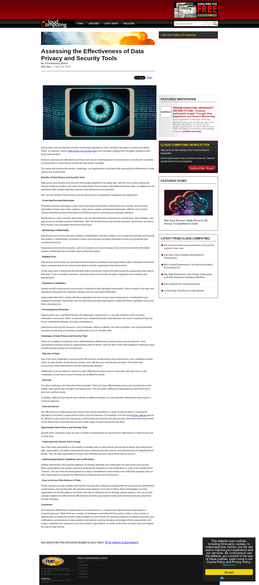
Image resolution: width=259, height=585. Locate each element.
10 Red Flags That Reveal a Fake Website (184, 291)
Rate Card (83, 577)
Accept (229, 572)
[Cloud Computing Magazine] (58, 26)
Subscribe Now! (202, 168)
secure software (139, 415)
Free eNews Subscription (121, 542)
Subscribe (93, 23)
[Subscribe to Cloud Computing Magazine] (196, 16)
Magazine (128, 23)
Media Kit (83, 574)
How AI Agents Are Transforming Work (182, 284)
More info (229, 564)
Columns (83, 571)
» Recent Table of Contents (178, 35)
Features (83, 568)
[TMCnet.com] (53, 565)
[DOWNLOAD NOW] (191, 131)
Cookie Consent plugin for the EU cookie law (229, 578)
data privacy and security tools (82, 151)
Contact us (45, 578)
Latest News (111, 23)
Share (149, 77)
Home (80, 23)
